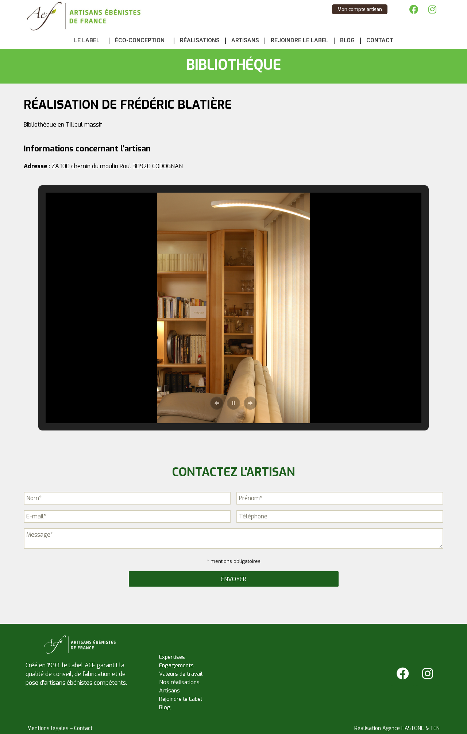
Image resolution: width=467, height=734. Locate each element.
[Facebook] (414, 9)
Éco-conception (140, 40)
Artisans (245, 40)
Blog (347, 40)
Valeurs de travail (180, 673)
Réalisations (200, 40)
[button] (216, 403)
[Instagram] (432, 9)
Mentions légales (48, 728)
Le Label (87, 40)
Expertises (172, 657)
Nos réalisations (179, 682)
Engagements (176, 665)
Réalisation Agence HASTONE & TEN (397, 728)
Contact (379, 40)
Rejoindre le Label (299, 40)
